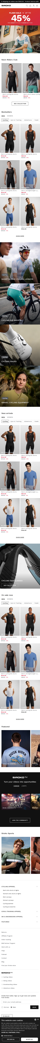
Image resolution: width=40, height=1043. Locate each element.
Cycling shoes (9, 361)
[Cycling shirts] (15, 748)
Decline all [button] (11, 1039)
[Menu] (37, 5)
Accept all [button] (29, 1039)
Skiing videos (7, 980)
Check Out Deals (10, 48)
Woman (6, 1007)
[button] (20, 1032)
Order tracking (6, 939)
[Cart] (30, 6)
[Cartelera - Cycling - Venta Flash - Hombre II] (20, 30)
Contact (4, 958)
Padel (37, 120)
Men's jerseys (7, 897)
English (6, 1016)
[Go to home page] (6, 5)
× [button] (38, 1019)
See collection (20, 103)
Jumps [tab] (23, 786)
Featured (5, 922)
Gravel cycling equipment (15, 402)
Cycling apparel (8, 886)
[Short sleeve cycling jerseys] (20, 262)
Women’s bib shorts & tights (12, 893)
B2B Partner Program (8, 943)
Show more (20, 236)
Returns (4, 932)
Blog (2, 961)
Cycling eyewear (8, 903)
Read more (22, 1030)
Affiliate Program (6, 936)
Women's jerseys (8, 900)
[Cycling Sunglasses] (20, 566)
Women (10, 116)
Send (34, 1007)
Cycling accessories (9, 906)
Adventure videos (8, 988)
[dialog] (20, 1030)
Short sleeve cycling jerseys (17, 279)
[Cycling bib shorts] (20, 304)
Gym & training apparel (11, 911)
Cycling (5, 120)
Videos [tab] (16, 786)
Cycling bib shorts (11, 320)
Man (14, 1007)
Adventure (28, 120)
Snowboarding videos (10, 984)
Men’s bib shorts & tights (11, 890)
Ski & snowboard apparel (12, 916)
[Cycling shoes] (20, 345)
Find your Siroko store (8, 965)
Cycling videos (7, 977)
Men (3, 116)
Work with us (5, 947)
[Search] (26, 5)
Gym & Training (16, 120)
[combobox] (35, 1020)
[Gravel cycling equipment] (20, 386)
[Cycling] (15, 855)
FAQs (3, 950)
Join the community (20, 820)
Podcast (4, 954)
